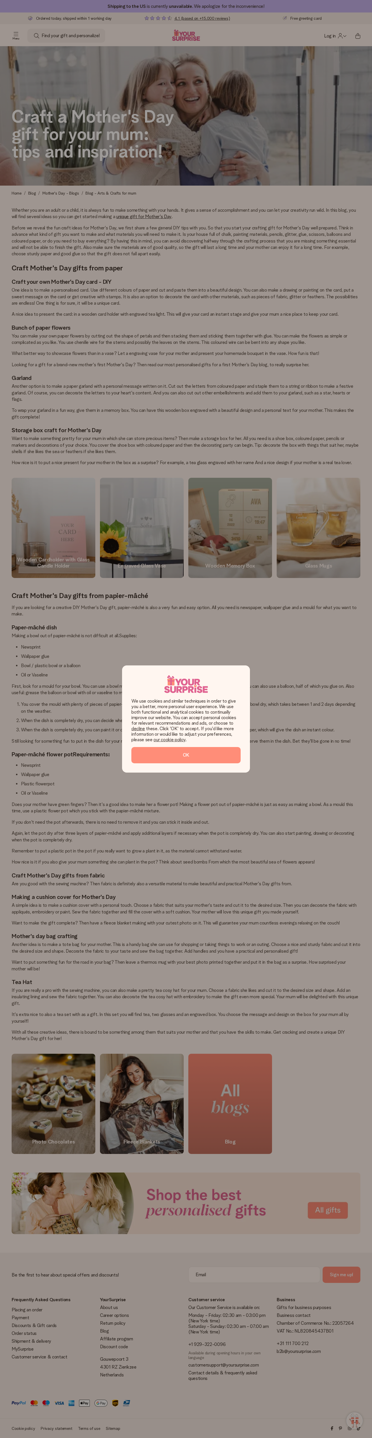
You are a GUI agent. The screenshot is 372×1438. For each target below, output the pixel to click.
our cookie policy (169, 739)
